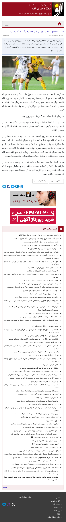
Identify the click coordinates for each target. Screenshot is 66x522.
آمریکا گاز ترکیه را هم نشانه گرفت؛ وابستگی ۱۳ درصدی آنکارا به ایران (33, 375)
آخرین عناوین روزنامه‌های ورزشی (46, 444)
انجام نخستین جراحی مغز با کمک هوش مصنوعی (40, 242)
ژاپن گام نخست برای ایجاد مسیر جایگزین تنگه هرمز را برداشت (36, 238)
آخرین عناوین (51, 229)
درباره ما (57, 507)
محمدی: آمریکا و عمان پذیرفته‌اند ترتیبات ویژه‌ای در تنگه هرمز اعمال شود (31, 454)
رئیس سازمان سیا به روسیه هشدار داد (44, 447)
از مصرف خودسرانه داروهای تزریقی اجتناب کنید (40, 342)
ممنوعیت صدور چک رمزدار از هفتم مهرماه (42, 248)
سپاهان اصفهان (56, 181)
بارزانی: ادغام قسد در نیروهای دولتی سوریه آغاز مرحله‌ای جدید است (33, 307)
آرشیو (58, 498)
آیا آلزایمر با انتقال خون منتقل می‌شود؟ (43, 381)
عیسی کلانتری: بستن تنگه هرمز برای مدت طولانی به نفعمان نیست (34, 378)
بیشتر (5, 487)
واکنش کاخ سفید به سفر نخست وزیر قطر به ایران (40, 427)
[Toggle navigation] (6, 24)
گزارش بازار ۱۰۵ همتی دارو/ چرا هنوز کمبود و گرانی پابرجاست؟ (35, 371)
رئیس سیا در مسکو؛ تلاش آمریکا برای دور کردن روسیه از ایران (36, 352)
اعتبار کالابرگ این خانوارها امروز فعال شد (43, 355)
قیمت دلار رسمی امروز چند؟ (47, 310)
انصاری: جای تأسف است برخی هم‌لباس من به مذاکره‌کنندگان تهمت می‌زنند (31, 252)
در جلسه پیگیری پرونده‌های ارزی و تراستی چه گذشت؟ (38, 284)
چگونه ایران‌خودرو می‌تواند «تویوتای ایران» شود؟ (40, 245)
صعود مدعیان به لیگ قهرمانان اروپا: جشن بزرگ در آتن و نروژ (36, 430)
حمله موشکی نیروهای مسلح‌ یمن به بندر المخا (41, 461)
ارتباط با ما (56, 504)
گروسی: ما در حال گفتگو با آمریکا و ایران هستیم (40, 290)
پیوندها (57, 510)
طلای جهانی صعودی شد (49, 365)
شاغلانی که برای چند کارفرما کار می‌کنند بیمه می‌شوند (39, 368)
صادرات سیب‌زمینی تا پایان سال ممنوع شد (42, 294)
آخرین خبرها (55, 501)
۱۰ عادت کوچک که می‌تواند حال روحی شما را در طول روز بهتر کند (34, 434)
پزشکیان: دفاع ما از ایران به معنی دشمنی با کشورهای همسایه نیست (33, 339)
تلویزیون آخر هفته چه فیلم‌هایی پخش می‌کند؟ (41, 336)
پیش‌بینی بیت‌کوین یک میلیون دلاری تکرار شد (41, 313)
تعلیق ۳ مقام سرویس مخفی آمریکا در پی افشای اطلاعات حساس (34, 424)
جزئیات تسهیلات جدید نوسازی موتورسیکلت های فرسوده (37, 401)
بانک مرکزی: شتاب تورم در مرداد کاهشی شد (41, 267)
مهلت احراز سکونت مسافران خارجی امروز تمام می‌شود (38, 317)
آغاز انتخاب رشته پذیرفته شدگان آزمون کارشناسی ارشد (38, 394)
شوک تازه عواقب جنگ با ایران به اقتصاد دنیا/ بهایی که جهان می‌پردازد (32, 287)
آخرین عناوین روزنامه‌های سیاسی (46, 441)
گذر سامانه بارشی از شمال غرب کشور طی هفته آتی (39, 417)
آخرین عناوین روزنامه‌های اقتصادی (45, 437)
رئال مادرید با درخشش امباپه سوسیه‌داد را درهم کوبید (38, 451)
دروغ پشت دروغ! (52, 420)
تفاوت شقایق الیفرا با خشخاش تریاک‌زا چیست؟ (40, 280)
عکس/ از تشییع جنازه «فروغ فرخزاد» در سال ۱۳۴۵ (39, 235)
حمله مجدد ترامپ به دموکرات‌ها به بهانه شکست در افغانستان (35, 457)
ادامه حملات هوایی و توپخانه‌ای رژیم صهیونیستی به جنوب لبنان (34, 467)
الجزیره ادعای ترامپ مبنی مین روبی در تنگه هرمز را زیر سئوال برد (35, 464)
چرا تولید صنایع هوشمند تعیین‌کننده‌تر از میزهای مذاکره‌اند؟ (36, 297)
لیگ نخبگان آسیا (40, 181)
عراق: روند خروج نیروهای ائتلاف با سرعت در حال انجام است (36, 414)
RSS (58, 514)
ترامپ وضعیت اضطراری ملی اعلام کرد (45, 326)
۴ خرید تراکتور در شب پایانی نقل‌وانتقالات (42, 271)
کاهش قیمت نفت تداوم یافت (47, 398)
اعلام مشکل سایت (53, 517)
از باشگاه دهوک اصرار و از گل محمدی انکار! (42, 404)
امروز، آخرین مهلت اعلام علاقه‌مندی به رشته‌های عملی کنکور (37, 391)
